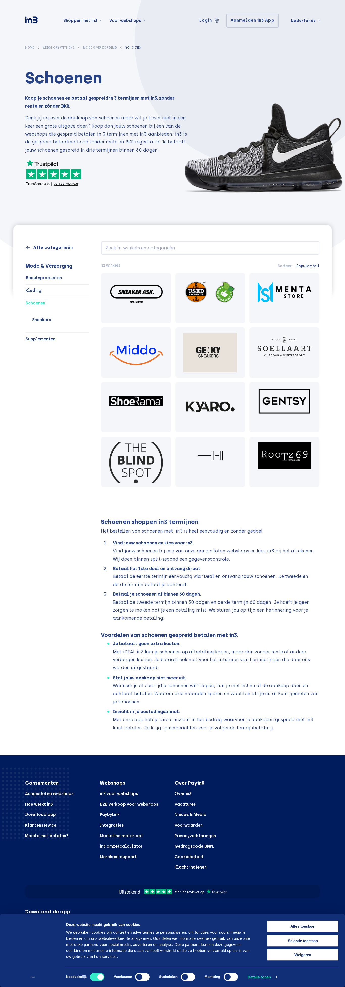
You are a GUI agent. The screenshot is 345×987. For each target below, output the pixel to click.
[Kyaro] (210, 407)
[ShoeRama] (136, 407)
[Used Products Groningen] (210, 298)
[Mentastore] (284, 298)
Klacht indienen (191, 867)
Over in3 (183, 793)
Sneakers (41, 319)
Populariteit (307, 266)
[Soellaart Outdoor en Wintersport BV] (284, 352)
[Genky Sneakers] (210, 352)
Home (29, 47)
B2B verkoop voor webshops (129, 804)
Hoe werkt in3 (39, 804)
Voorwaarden (189, 825)
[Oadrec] (210, 462)
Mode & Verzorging (100, 47)
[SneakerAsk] (136, 298)
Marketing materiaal (121, 835)
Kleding (33, 290)
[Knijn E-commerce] (136, 352)
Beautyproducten (44, 277)
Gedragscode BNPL (194, 846)
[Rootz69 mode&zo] (284, 462)
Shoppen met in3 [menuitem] (80, 20)
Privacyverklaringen (195, 835)
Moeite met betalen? (46, 835)
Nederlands (303, 20)
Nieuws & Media (190, 814)
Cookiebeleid (189, 856)
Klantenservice (40, 825)
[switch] (142, 977)
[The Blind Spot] (136, 462)
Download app (40, 814)
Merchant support (118, 856)
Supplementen (40, 338)
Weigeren (302, 955)
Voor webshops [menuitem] (125, 20)
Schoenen (35, 303)
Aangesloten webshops (49, 793)
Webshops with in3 (59, 47)
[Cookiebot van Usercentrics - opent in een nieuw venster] (33, 977)
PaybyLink (110, 814)
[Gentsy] (284, 407)
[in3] (40, 21)
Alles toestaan (302, 926)
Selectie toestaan (303, 940)
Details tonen (259, 977)
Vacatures (185, 804)
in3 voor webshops (119, 793)
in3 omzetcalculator (121, 846)
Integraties (112, 825)
